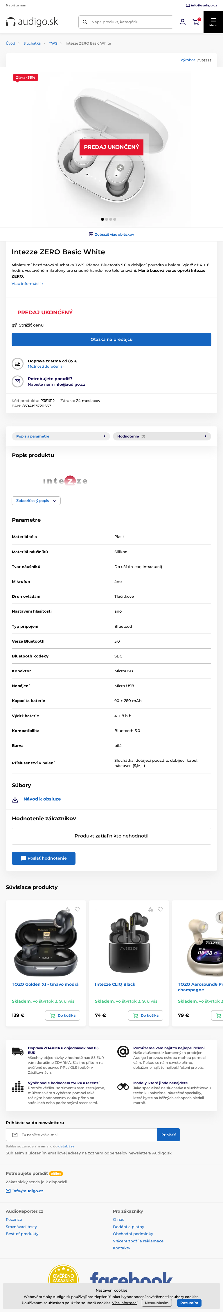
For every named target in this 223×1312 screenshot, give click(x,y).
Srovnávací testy (21, 1226)
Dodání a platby (128, 1226)
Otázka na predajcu (112, 339)
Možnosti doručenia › (46, 366)
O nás (118, 1219)
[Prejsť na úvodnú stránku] (32, 22)
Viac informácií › (27, 283)
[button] (213, 22)
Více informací (124, 1303)
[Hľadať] (84, 22)
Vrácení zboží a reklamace (138, 1241)
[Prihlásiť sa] (182, 22)
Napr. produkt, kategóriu (115, 22)
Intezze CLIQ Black (115, 984)
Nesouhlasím (157, 1303)
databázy (66, 1146)
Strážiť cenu (31, 325)
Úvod (10, 43)
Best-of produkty (22, 1233)
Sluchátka (32, 43)
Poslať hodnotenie (46, 858)
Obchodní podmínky (133, 1233)
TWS (53, 43)
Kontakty (121, 1248)
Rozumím (189, 1303)
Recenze (14, 1219)
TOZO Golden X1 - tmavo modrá (45, 984)
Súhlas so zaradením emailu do (40, 1146)
